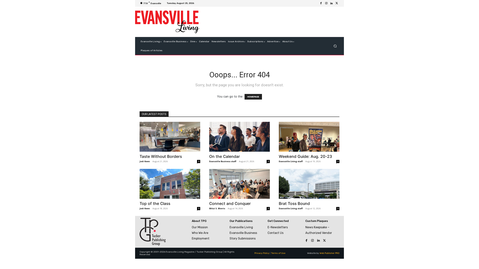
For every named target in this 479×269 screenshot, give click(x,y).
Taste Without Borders (161, 156)
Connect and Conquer (230, 203)
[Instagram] (326, 3)
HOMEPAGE (253, 96)
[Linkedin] (331, 3)
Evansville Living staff (291, 161)
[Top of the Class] (170, 184)
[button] (335, 46)
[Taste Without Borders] (170, 137)
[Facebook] (321, 3)
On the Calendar (224, 156)
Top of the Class (155, 203)
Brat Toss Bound (294, 203)
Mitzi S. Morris (217, 208)
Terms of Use (278, 253)
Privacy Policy (261, 253)
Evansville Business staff (222, 161)
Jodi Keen (145, 161)
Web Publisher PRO (329, 253)
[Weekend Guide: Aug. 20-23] (309, 137)
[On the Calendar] (239, 137)
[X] (336, 3)
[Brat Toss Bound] (309, 184)
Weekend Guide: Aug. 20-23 (305, 156)
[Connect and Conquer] (239, 184)
